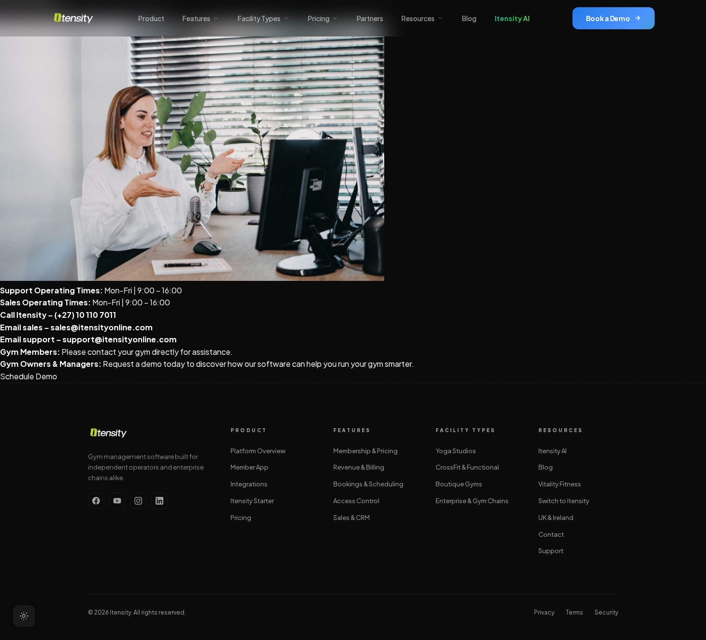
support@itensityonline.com (119, 339)
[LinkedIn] (159, 501)
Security (606, 612)
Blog (469, 18)
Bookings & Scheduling (368, 484)
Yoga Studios (456, 451)
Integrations (249, 484)
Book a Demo (608, 18)
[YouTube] (117, 501)
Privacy (544, 612)
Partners (370, 18)
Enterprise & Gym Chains (472, 501)
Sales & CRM (351, 517)
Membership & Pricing (365, 451)
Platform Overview (258, 451)
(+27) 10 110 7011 (86, 315)
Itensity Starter (252, 501)
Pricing (241, 517)
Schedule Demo (28, 376)
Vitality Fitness (559, 484)
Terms (574, 612)
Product (151, 18)
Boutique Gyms (459, 484)
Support (550, 551)
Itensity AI (512, 18)
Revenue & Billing (358, 467)
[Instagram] (138, 501)
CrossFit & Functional (467, 467)
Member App (249, 467)
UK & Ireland (555, 517)
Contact (551, 534)
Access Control (356, 501)
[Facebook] (96, 501)
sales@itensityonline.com (101, 327)
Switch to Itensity (563, 501)
